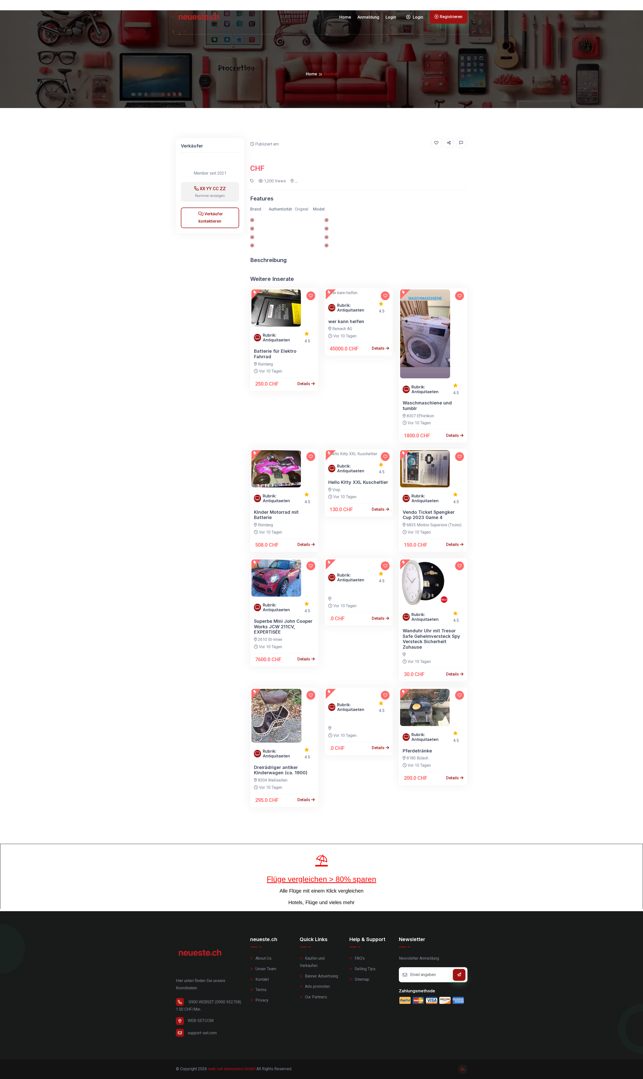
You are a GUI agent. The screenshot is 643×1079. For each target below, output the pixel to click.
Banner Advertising (321, 976)
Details (304, 383)
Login (391, 17)
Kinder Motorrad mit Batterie (276, 514)
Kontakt (261, 979)
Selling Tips (365, 968)
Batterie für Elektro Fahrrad (275, 353)
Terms (260, 989)
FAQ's (359, 958)
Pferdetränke (417, 750)
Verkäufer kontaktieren (210, 218)
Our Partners (315, 997)
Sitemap (361, 979)
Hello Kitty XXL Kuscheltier (358, 482)
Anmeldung (368, 17)
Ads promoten (317, 986)
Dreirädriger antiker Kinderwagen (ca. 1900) (280, 770)
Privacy (261, 1000)
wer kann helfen (346, 321)
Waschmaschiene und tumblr (427, 405)
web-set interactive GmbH (231, 1068)
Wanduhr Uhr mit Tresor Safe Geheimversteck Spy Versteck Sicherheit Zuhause (431, 639)
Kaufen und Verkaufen (312, 962)
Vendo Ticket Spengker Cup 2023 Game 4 (429, 514)
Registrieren (451, 16)
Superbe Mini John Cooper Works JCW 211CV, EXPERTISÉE (283, 627)
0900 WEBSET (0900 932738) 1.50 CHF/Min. (208, 1006)
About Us (263, 958)
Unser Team (265, 968)
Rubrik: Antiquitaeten (276, 337)
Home (345, 17)
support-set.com (202, 1033)
